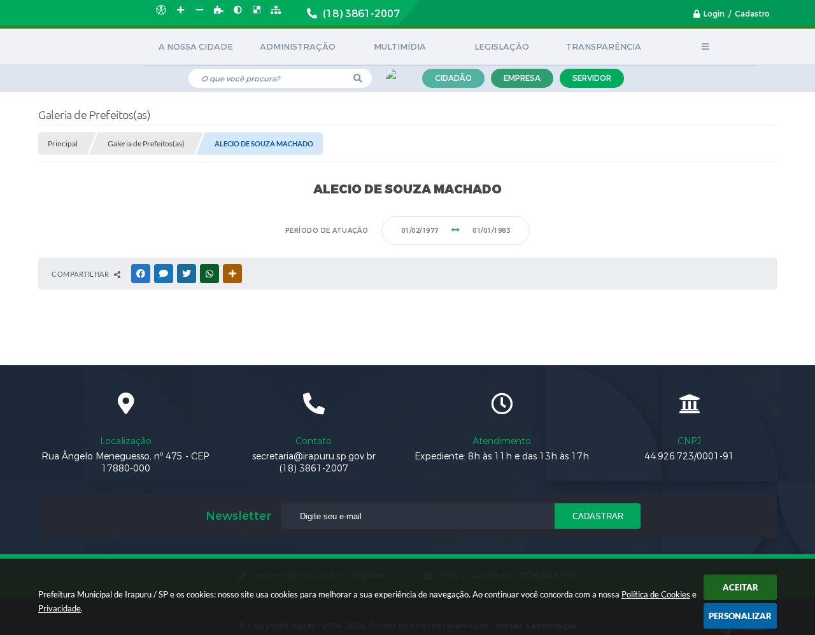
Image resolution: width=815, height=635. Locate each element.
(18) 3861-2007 (314, 469)
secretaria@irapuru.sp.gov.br (314, 456)
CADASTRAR (597, 516)
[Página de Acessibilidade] (161, 10)
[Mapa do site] (275, 10)
